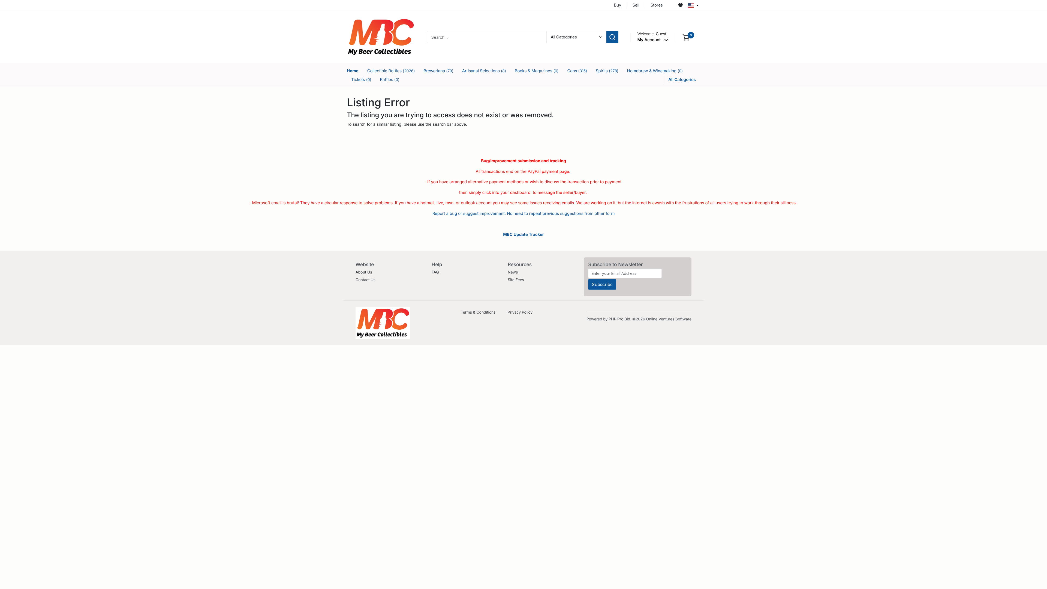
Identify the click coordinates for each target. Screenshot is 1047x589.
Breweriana (438, 70)
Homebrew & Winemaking (655, 70)
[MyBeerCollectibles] (381, 37)
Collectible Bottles (391, 70)
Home (353, 70)
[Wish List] (680, 5)
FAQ (435, 272)
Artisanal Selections (484, 70)
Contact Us (365, 280)
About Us (364, 272)
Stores (657, 5)
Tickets (361, 79)
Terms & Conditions (478, 312)
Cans (577, 70)
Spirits (607, 70)
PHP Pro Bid (619, 319)
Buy (617, 5)
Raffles (389, 79)
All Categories (682, 79)
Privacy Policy (520, 312)
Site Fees (516, 280)
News (513, 272)
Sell (635, 5)
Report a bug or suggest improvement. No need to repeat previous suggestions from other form (523, 213)
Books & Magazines (537, 70)
